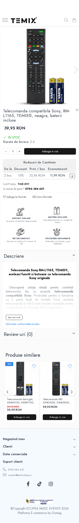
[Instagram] (51, 484)
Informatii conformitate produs (22, 324)
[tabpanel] (39, 66)
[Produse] (5, 20)
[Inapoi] (76, 110)
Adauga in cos (50, 151)
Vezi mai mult (14, 317)
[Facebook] (28, 484)
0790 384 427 (15, 470)
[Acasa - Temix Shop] (24, 20)
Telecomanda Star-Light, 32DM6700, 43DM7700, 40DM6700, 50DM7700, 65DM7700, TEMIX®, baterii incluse (20, 401)
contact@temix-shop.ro (19, 475)
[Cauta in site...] (66, 20)
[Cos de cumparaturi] (74, 20)
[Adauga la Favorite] (34, 366)
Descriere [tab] (14, 256)
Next (76, 70)
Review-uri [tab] (18, 334)
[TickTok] (39, 484)
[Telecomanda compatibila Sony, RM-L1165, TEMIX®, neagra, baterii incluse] (39, 66)
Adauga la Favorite (16, 197)
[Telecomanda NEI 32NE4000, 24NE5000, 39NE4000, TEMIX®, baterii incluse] (57, 378)
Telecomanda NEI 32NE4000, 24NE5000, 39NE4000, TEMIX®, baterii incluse (56, 401)
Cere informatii (43, 197)
